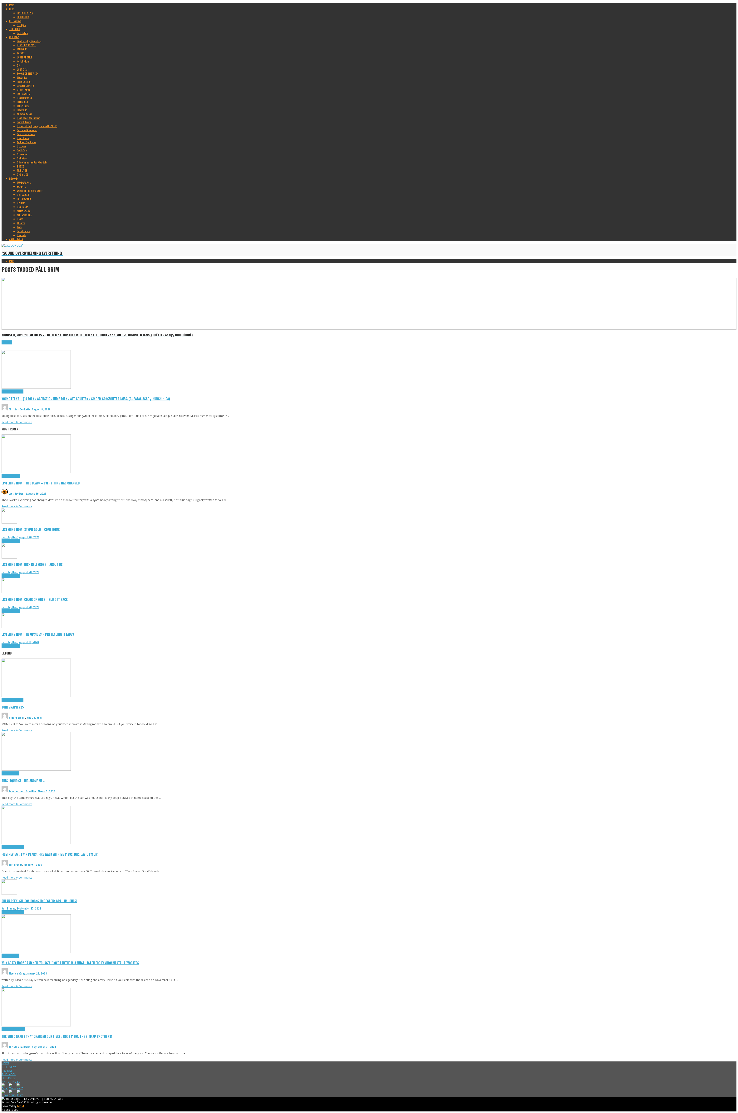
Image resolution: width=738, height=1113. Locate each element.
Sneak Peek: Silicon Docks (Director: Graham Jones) (39, 900)
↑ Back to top (10, 1109)
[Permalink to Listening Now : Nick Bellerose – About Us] (9, 557)
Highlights (7, 391)
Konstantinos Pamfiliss (22, 791)
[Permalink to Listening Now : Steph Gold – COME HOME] (9, 522)
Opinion (15, 956)
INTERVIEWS (9, 1067)
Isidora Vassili (16, 717)
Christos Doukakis (19, 409)
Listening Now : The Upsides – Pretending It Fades (38, 634)
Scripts (15, 773)
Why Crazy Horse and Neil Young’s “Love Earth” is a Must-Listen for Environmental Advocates (70, 962)
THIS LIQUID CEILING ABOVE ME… (23, 780)
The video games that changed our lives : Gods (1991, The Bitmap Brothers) (57, 1036)
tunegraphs (17, 700)
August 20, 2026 (36, 493)
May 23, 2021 (34, 717)
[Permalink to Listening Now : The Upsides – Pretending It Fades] (9, 627)
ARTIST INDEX (11, 1081)
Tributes (16, 476)
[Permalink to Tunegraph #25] (36, 696)
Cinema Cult (8, 847)
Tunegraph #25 (13, 707)
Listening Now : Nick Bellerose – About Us (32, 564)
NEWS (5, 1063)
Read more (9, 422)
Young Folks (17, 391)
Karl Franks (15, 865)
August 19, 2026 (29, 642)
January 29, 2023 (36, 973)
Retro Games (18, 1029)
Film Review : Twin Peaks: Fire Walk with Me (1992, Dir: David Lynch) (50, 854)
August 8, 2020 (41, 409)
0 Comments (24, 422)
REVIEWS (7, 1070)
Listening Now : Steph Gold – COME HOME (31, 529)
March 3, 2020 (46, 791)
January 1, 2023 (33, 865)
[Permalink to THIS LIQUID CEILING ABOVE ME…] (36, 769)
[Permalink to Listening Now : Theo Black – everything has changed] (36, 472)
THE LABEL (9, 1074)
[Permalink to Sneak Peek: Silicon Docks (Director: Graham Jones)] (9, 893)
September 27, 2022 (29, 908)
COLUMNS (8, 1078)
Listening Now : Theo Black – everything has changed (41, 483)
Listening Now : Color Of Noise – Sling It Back (35, 599)
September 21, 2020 (44, 1047)
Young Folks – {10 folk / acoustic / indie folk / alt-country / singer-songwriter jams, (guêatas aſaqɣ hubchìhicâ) (86, 398)
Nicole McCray (16, 973)
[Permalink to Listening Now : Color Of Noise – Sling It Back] (9, 592)
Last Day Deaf (16, 493)
